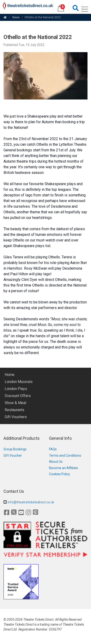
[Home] (5, 17)
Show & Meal (15, 403)
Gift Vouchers (16, 417)
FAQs (53, 449)
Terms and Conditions (65, 455)
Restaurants (14, 410)
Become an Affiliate (63, 468)
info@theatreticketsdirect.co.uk (31, 502)
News (16, 17)
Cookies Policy (59, 474)
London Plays (16, 388)
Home (9, 374)
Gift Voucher (13, 455)
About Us (56, 461)
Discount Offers (18, 396)
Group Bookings (15, 449)
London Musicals (19, 381)
